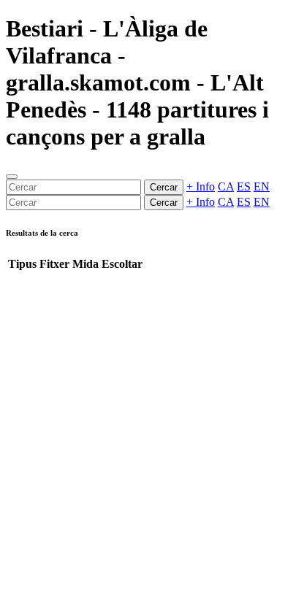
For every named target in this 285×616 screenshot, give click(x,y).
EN (262, 186)
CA (226, 186)
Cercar (164, 187)
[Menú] (12, 176)
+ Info (200, 186)
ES (244, 186)
